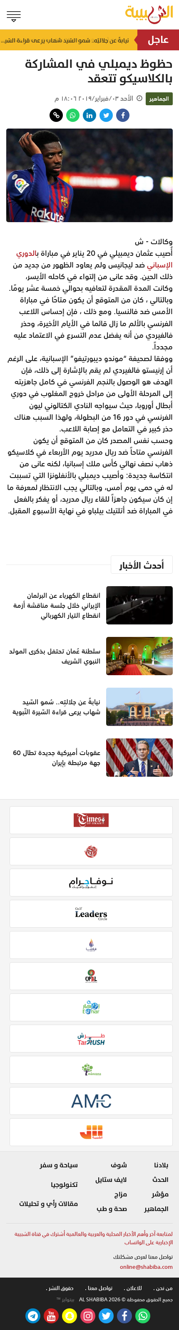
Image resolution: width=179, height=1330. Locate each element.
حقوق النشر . (60, 1288)
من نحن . (163, 1288)
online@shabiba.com (146, 1267)
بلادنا (161, 1165)
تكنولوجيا (64, 1184)
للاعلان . (133, 1288)
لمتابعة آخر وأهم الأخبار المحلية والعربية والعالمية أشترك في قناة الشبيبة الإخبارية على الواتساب (94, 1238)
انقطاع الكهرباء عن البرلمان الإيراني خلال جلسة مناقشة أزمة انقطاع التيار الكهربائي (56, 605)
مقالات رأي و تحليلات (48, 1204)
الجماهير (159, 98)
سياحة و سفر (59, 1165)
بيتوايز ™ (65, 1299)
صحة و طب (112, 1209)
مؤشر (160, 1194)
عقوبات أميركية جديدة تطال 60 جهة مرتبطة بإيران (56, 757)
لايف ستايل (111, 1179)
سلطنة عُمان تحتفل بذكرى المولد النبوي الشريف (54, 656)
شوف (119, 1165)
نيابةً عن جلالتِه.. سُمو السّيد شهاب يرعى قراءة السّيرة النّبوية (56, 706)
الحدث (160, 1179)
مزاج (120, 1194)
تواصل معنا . (98, 1288)
